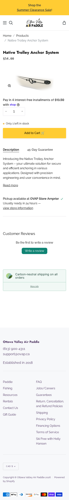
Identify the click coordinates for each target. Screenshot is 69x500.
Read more (10, 185)
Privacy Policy (45, 419)
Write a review (34, 251)
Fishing (7, 388)
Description (11, 149)
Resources (10, 395)
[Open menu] (5, 23)
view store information (18, 208)
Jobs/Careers (45, 388)
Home (7, 35)
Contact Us (10, 408)
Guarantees (44, 395)
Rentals (8, 401)
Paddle (8, 382)
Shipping (42, 412)
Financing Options (48, 425)
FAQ (39, 382)
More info (34, 286)
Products (22, 35)
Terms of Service (47, 432)
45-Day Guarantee (40, 149)
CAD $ (9, 466)
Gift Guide (9, 414)
